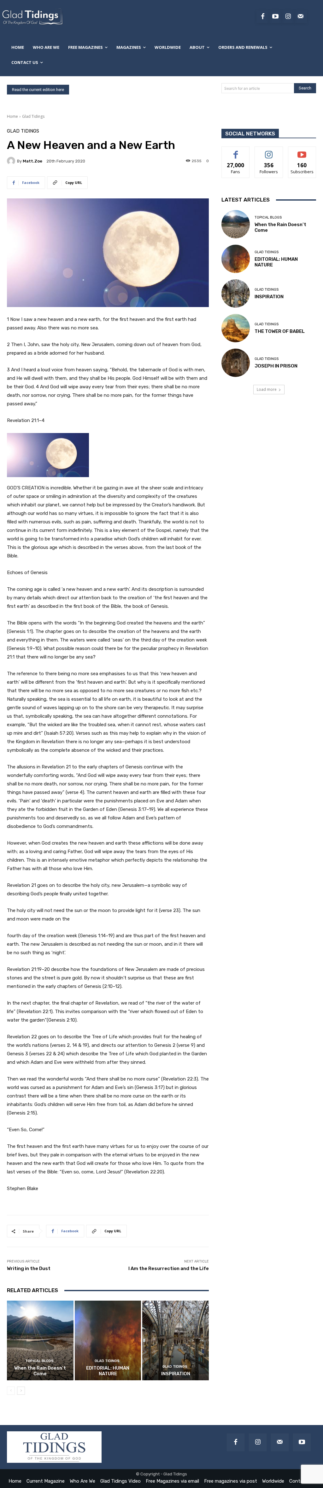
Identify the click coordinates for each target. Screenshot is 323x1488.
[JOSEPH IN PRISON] (235, 363)
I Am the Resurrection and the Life (168, 1268)
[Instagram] (288, 16)
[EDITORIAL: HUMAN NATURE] (108, 1340)
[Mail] (280, 1442)
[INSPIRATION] (175, 1340)
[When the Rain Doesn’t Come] (40, 1340)
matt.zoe (32, 161)
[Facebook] (262, 16)
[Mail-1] (300, 16)
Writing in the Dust (28, 1268)
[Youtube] (275, 16)
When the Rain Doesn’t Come (40, 1371)
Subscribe (302, 151)
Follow (268, 151)
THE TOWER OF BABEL (280, 331)
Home (12, 116)
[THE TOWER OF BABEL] (235, 328)
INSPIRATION (175, 1374)
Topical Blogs (39, 1361)
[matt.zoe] (12, 161)
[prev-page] (11, 1391)
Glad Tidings (33, 116)
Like (235, 151)
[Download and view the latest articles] (32, 16)
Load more (267, 389)
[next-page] (21, 1391)
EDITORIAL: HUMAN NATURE (107, 1371)
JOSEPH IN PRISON (276, 366)
